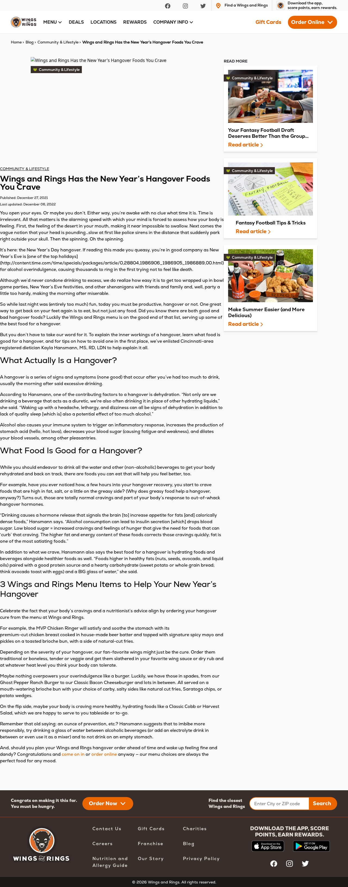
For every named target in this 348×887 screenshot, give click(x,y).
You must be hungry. (33, 806)
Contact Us (107, 829)
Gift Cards (268, 22)
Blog (189, 844)
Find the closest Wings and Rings (227, 803)
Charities (195, 829)
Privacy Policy (201, 858)
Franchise (150, 844)
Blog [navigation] (30, 42)
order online (104, 754)
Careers (102, 844)
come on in (73, 754)
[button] (52, 22)
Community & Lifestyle (24, 168)
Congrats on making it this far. (44, 800)
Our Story (151, 858)
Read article (244, 144)
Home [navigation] (16, 42)
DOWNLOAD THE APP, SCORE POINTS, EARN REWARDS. (289, 831)
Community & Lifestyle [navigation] (58, 42)
